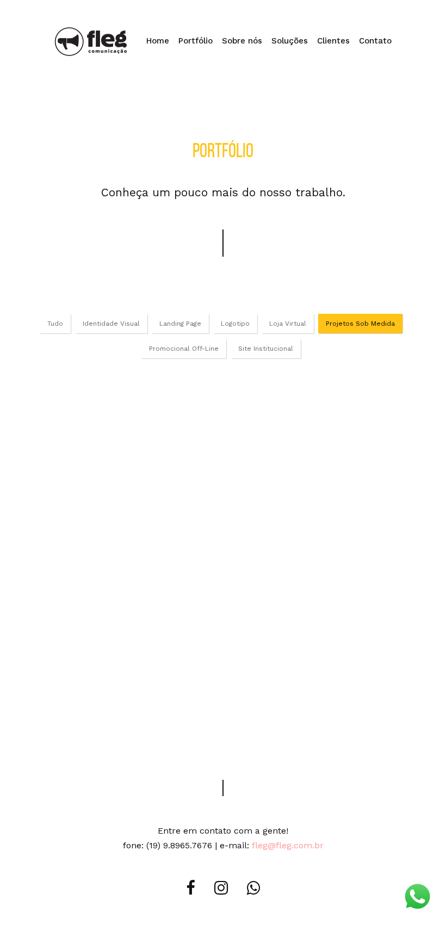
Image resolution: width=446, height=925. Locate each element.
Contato (375, 41)
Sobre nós (242, 41)
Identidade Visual (111, 323)
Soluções (289, 41)
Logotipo (235, 323)
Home (157, 41)
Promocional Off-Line (184, 348)
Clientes (333, 41)
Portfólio (195, 41)
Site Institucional (265, 348)
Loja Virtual (287, 323)
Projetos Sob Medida (360, 323)
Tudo (55, 323)
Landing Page (180, 323)
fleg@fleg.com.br (288, 845)
